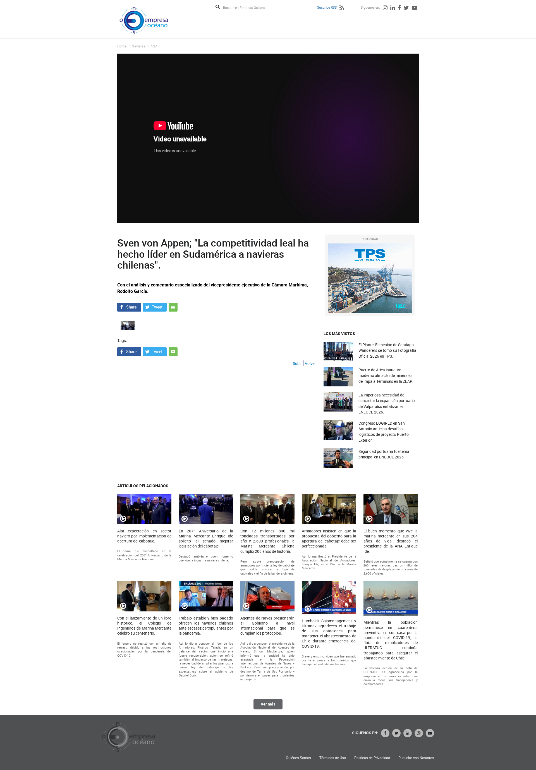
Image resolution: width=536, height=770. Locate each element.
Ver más (268, 704)
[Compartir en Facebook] (129, 306)
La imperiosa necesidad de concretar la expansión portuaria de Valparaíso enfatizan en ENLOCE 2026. (386, 403)
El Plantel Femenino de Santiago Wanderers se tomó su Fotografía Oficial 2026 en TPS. (387, 350)
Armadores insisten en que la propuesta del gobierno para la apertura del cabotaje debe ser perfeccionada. (329, 539)
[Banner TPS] (370, 278)
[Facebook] (399, 8)
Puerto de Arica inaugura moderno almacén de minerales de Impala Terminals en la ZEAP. (385, 375)
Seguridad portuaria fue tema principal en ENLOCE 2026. (383, 454)
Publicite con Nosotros (416, 757)
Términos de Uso (332, 757)
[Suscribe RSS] (341, 8)
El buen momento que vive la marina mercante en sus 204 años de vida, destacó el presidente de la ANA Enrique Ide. (390, 541)
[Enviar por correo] (173, 306)
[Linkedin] (392, 8)
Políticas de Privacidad (372, 757)
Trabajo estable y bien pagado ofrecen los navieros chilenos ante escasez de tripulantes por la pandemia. (206, 626)
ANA (153, 46)
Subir (297, 363)
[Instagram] (385, 8)
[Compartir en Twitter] (155, 306)
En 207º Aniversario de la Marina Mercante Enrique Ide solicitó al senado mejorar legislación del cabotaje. (206, 539)
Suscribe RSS (327, 7)
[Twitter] (406, 8)
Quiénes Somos (298, 757)
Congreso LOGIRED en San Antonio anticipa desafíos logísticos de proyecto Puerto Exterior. (383, 431)
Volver (310, 363)
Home (121, 46)
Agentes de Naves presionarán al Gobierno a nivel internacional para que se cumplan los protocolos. (267, 626)
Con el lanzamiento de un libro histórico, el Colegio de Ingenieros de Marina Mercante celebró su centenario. (144, 626)
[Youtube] (414, 8)
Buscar (218, 7)
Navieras (138, 46)
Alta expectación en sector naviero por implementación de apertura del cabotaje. (144, 536)
